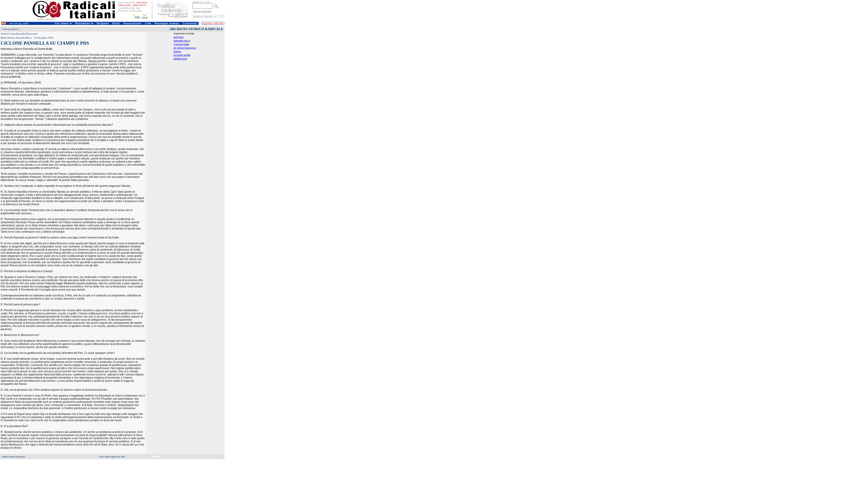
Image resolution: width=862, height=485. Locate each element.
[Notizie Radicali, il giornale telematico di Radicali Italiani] (172, 19)
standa (177, 51)
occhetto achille (182, 55)
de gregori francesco (185, 47)
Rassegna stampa (167, 23)
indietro (156, 456)
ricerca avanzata (202, 11)
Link (148, 23)
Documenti (83, 23)
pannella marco (182, 40)
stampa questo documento (13, 456)
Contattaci (190, 23)
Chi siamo (62, 23)
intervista (178, 37)
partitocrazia (180, 58)
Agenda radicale (212, 23)
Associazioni (132, 23)
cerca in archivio (10, 29)
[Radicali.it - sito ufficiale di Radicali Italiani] (76, 20)
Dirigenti (103, 23)
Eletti (116, 23)
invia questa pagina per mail (112, 456)
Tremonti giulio (181, 44)
